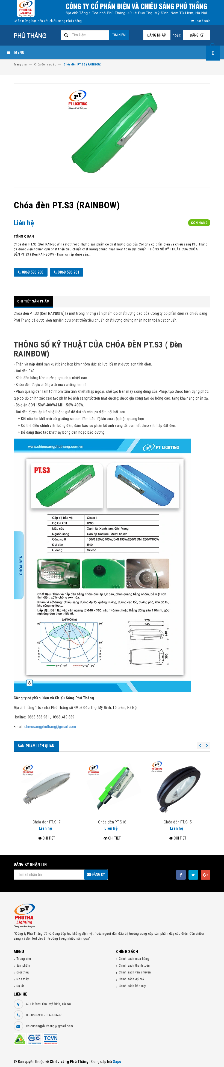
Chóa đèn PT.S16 (112, 822)
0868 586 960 (32, 272)
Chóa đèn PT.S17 (46, 822)
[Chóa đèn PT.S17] (46, 788)
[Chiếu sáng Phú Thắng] (112, 915)
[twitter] (193, 875)
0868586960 (35, 1015)
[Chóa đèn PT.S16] (112, 788)
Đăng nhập (156, 35)
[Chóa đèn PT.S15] (177, 788)
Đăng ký (197, 35)
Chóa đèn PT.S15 (177, 822)
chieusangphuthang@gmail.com (50, 726)
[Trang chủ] (35, 35)
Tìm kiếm (119, 35)
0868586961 (54, 1015)
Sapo (117, 1061)
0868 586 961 (68, 272)
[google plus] (205, 875)
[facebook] (181, 875)
